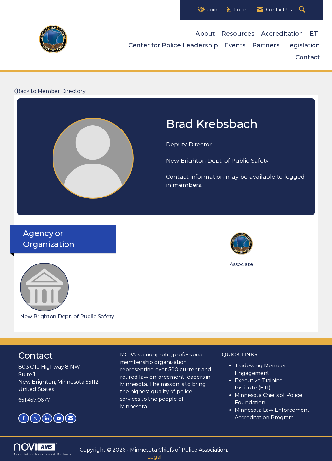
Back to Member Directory (51, 91)
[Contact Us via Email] (70, 418)
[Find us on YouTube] (58, 418)
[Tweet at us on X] (35, 418)
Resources (238, 33)
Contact (307, 57)
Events (235, 45)
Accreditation (282, 33)
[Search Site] (303, 10)
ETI (315, 33)
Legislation (303, 45)
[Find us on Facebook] (23, 418)
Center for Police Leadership (173, 45)
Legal (155, 457)
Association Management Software (43, 454)
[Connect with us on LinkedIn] (47, 418)
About (205, 33)
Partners (265, 45)
